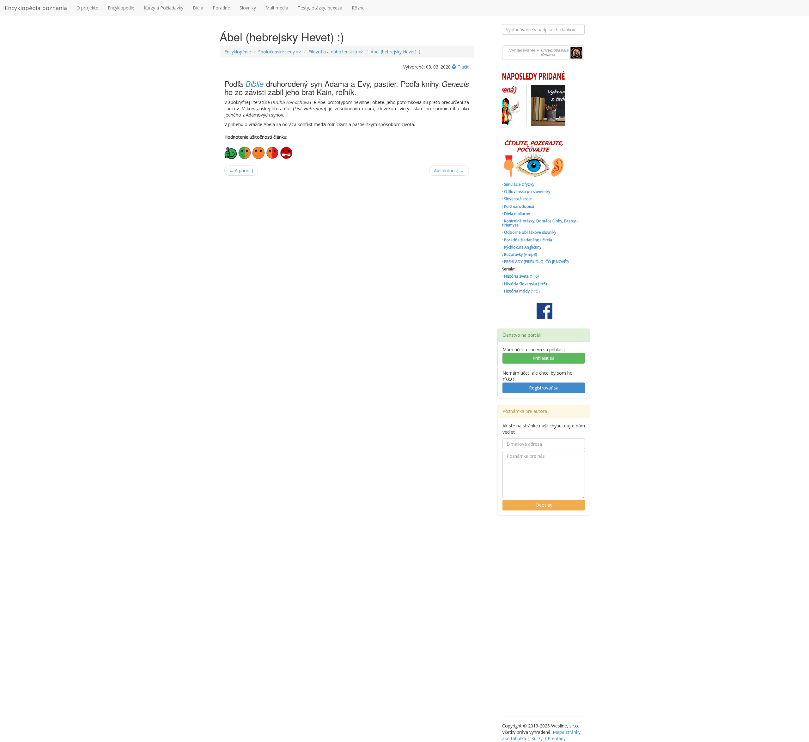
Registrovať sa (543, 388)
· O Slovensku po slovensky (526, 191)
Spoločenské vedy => (279, 52)
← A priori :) (241, 170)
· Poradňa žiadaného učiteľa (527, 240)
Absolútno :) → (449, 170)
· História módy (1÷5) (520, 291)
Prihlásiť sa (543, 358)
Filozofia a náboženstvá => (335, 52)
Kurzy (537, 738)
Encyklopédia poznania (36, 8)
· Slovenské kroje (517, 199)
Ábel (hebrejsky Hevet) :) (395, 52)
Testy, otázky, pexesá (320, 8)
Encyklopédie (121, 8)
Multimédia (276, 8)
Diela (198, 8)
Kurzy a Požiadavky (163, 8)
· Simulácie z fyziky (518, 184)
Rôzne (358, 8)
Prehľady (557, 738)
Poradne (221, 8)
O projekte (87, 8)
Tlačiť (462, 67)
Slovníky (248, 8)
